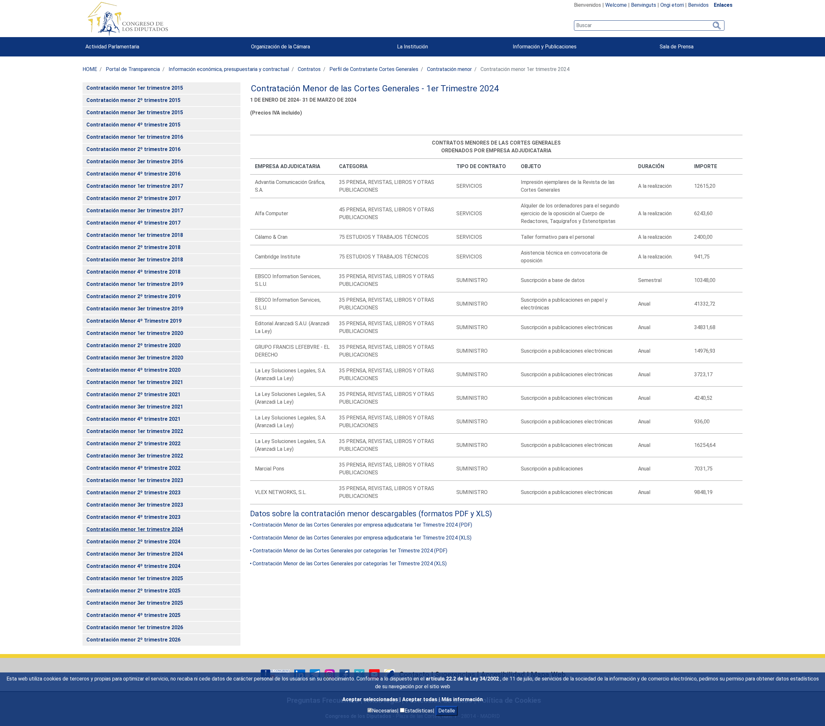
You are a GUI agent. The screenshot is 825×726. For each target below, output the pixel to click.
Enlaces (723, 5)
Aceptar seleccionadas (370, 699)
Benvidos (698, 5)
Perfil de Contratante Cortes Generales (373, 69)
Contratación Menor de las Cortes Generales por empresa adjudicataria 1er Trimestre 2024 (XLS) (362, 538)
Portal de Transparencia (133, 69)
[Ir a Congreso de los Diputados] (127, 18)
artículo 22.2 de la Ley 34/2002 (463, 679)
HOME (89, 69)
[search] (649, 25)
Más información (462, 699)
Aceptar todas (420, 699)
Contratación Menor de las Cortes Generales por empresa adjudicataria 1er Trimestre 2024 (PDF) (362, 525)
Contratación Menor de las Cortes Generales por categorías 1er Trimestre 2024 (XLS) (350, 563)
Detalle (446, 711)
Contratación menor (449, 69)
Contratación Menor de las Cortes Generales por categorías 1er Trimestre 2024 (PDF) (350, 551)
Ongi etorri (672, 5)
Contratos (309, 69)
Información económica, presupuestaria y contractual (229, 69)
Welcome (616, 5)
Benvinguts (643, 5)
